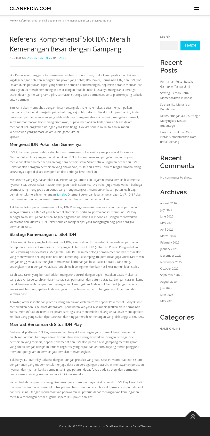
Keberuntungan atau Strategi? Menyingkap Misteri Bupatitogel (180, 120)
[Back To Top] (192, 417)
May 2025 (166, 301)
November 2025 (171, 262)
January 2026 (168, 249)
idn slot (62, 194)
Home (13, 20)
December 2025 (170, 255)
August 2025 (168, 281)
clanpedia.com (30, 8)
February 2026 (169, 242)
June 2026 (166, 216)
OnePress (112, 426)
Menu (196, 8)
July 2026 (166, 210)
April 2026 (166, 229)
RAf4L (62, 58)
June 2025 (166, 295)
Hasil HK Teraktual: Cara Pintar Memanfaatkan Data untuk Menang (178, 137)
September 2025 (171, 275)
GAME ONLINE (170, 328)
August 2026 (168, 203)
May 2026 (166, 223)
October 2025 (169, 268)
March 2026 (168, 236)
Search (165, 37)
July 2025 (166, 288)
